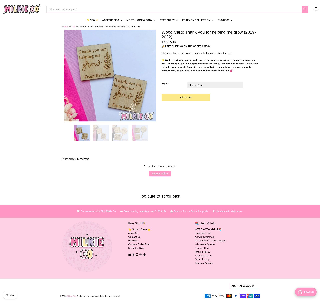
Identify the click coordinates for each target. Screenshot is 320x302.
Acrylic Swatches (204, 236)
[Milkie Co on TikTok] (144, 255)
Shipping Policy (203, 255)
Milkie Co (71, 296)
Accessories (110, 20)
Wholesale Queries (205, 244)
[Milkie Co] (22, 9)
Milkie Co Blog (136, 248)
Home (65, 26)
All (74, 26)
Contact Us (134, 236)
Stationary (167, 20)
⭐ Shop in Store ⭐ (139, 229)
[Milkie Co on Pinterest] (140, 255)
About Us (133, 233)
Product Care (202, 248)
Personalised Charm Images (210, 240)
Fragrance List (203, 233)
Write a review (160, 173)
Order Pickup (202, 259)
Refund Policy (202, 251)
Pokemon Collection (196, 20)
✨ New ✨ (92, 20)
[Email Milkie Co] (129, 255)
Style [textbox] (165, 83)
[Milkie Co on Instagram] (137, 255)
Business (224, 20)
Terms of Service (204, 263)
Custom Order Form (139, 244)
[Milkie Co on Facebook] (133, 255)
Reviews (133, 240)
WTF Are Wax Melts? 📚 (208, 229)
